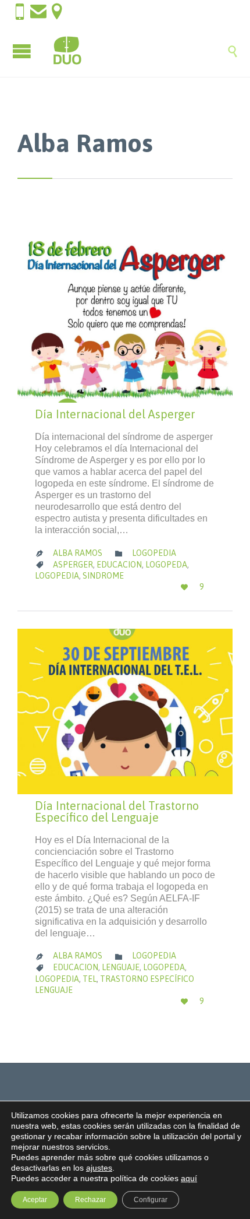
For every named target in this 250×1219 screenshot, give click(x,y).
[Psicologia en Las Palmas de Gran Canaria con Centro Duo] (137, 50)
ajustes (99, 1167)
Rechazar (90, 1200)
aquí (189, 1178)
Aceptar (35, 1200)
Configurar (150, 1200)
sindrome (103, 575)
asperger (73, 564)
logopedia (57, 575)
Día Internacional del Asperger (115, 414)
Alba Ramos (85, 142)
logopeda (166, 564)
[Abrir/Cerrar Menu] (23, 51)
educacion (119, 564)
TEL (90, 979)
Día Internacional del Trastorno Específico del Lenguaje (117, 811)
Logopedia (154, 553)
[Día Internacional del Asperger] (125, 320)
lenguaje (121, 967)
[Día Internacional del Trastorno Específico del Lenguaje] (125, 711)
